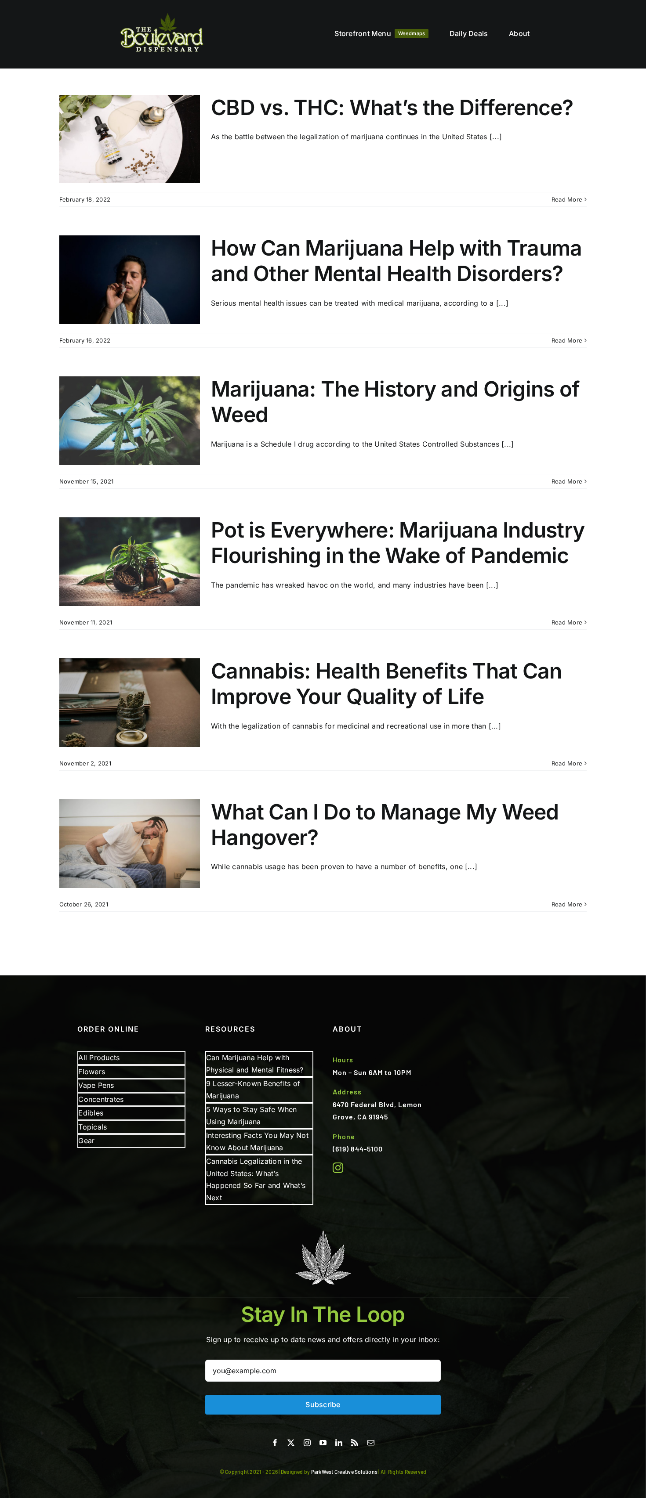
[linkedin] (338, 1442)
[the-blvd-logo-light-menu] (161, 13)
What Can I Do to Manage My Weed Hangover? (385, 824)
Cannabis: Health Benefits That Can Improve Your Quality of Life (386, 683)
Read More (567, 199)
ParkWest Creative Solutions (344, 1472)
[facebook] (275, 1442)
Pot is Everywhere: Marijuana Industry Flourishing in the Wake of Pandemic (397, 542)
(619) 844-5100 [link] (358, 1148)
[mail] (370, 1442)
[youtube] (323, 1442)
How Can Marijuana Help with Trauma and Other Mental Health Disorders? (396, 260)
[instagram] (338, 1167)
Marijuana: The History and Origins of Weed (395, 401)
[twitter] (290, 1442)
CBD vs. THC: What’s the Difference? (392, 107)
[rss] (354, 1442)
